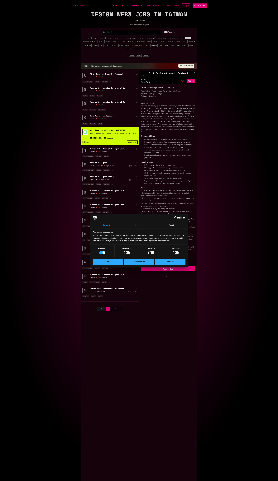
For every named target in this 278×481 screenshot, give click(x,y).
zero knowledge (146, 49)
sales (172, 45)
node (107, 45)
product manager (124, 45)
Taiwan (104, 77)
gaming (149, 41)
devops (100, 41)
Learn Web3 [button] (152, 5)
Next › (118, 308)
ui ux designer (87, 81)
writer (85, 95)
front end (131, 41)
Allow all (170, 262)
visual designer (88, 212)
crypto (141, 38)
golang (163, 41)
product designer (88, 170)
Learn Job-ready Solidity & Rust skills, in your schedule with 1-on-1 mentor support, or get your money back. (113, 134)
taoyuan (146, 55)
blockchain (118, 38)
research (154, 45)
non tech (113, 45)
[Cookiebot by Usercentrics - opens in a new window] (175, 217)
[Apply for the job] (143, 74)
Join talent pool (168, 276)
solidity (129, 49)
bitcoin (110, 38)
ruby (161, 45)
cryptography (150, 38)
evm (124, 41)
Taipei (100, 77)
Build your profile (186, 65)
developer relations (89, 41)
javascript (191, 41)
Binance (143, 79)
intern (178, 41)
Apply (191, 80)
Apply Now (168, 269)
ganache (156, 41)
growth (85, 282)
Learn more (132, 142)
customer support (162, 38)
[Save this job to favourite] (182, 81)
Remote (171, 32)
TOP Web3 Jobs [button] (170, 5)
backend (102, 38)
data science (174, 38)
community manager (130, 38)
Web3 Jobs (78, 5)
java (184, 41)
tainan (132, 55)
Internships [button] (133, 5)
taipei (139, 55)
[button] (85, 5)
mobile (96, 45)
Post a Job (199, 5)
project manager (137, 45)
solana (191, 45)
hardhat (170, 41)
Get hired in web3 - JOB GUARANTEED (108, 130)
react (146, 45)
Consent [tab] (106, 225)
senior (106, 156)
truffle (137, 49)
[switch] (127, 252)
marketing (88, 45)
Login (186, 5)
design (188, 38)
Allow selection (139, 262)
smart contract (181, 45)
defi (182, 38)
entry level (116, 41)
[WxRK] (86, 66)
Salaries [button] (117, 5)
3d (83, 240)
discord (107, 41)
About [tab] (171, 225)
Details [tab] (139, 225)
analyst (94, 38)
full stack (140, 41)
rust (166, 45)
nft (102, 45)
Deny (108, 262)
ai (88, 38)
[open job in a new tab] (194, 72)
